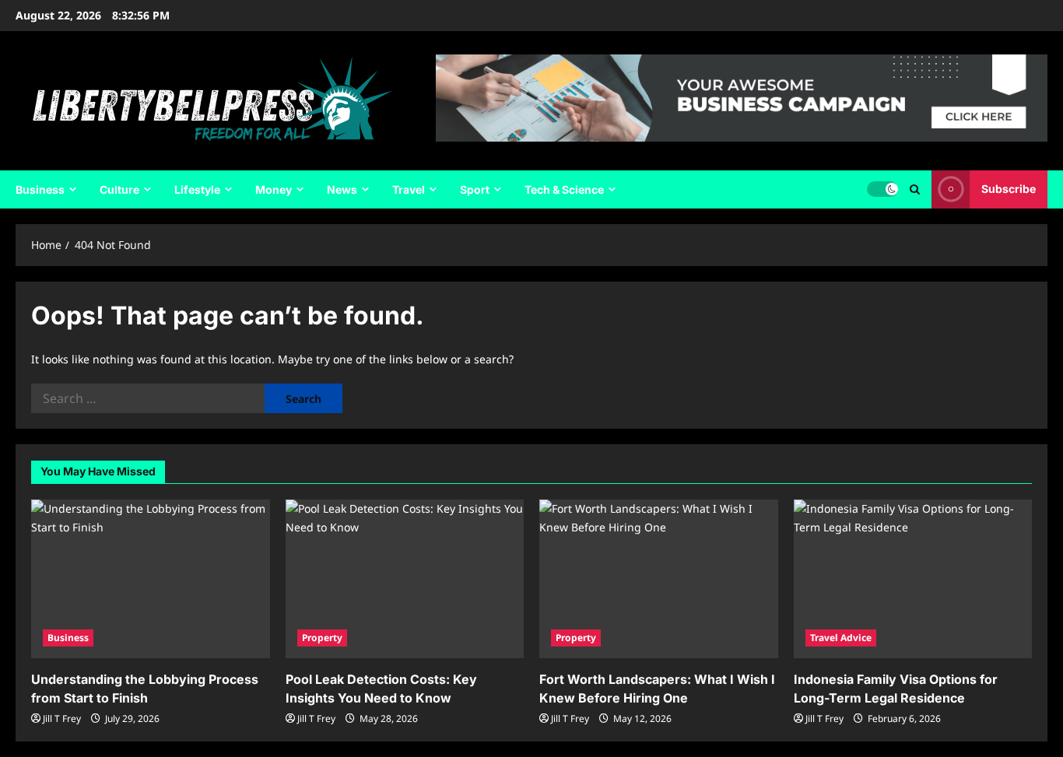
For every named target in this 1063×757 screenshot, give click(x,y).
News (342, 189)
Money (273, 189)
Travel (408, 189)
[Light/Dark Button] (882, 189)
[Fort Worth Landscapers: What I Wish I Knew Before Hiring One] (658, 578)
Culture (119, 189)
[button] (915, 189)
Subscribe (1008, 188)
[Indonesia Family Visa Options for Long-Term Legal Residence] (913, 578)
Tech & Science (564, 189)
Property (322, 637)
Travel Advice (841, 637)
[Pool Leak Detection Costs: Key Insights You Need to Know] (405, 578)
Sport (474, 189)
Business (40, 189)
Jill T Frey (62, 718)
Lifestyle (197, 189)
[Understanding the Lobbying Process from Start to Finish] (150, 578)
